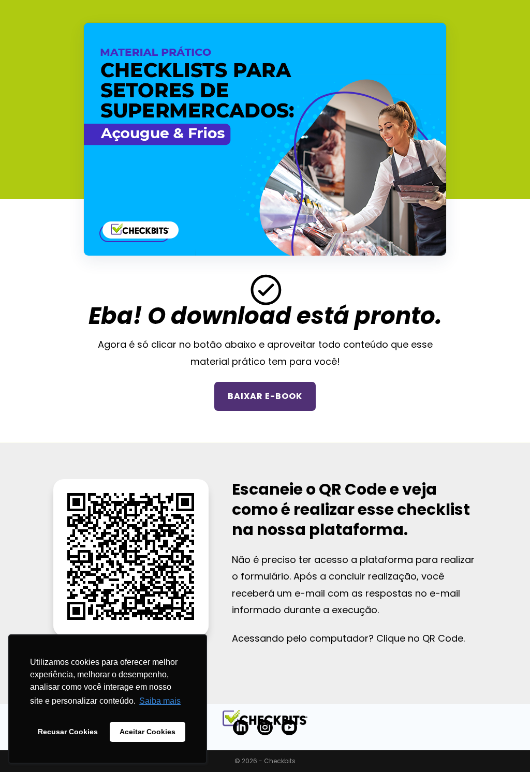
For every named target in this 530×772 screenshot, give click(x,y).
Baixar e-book (265, 396)
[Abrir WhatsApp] (504, 746)
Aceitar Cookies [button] (147, 732)
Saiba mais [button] (160, 700)
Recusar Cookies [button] (68, 732)
